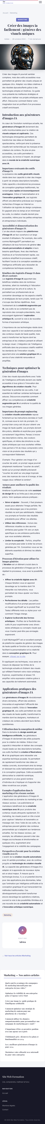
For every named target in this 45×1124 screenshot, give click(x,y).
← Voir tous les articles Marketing (16, 956)
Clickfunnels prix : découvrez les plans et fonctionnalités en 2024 (21, 1038)
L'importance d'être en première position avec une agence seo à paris (21, 1030)
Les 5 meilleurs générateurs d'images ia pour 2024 (21, 1045)
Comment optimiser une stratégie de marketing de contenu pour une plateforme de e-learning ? (20, 1011)
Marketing (13, 13)
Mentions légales (8, 1105)
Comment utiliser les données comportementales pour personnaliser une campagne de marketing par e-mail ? (22, 1021)
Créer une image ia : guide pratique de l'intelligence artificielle (20, 1002)
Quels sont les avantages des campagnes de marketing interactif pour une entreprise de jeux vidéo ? (21, 985)
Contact (5, 1110)
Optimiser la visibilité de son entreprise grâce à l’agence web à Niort (21, 994)
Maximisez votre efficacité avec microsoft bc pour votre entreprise (21, 1053)
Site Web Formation (13, 1076)
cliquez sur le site (17, 656)
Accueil (5, 13)
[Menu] (40, 2)
